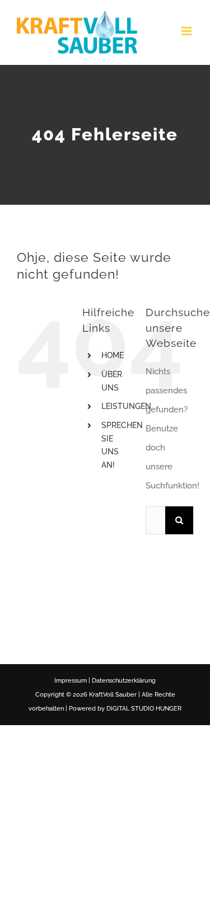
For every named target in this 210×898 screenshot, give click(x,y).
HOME (112, 355)
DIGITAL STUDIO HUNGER (143, 708)
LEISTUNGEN (126, 406)
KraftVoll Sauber (113, 694)
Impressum (70, 680)
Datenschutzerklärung (124, 680)
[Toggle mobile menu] (187, 31)
